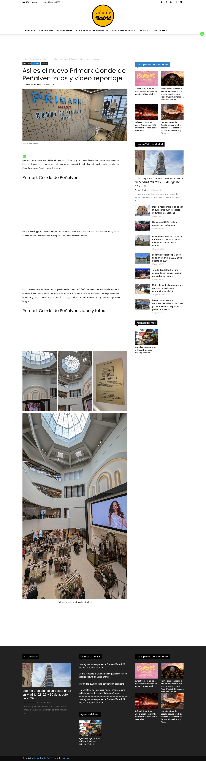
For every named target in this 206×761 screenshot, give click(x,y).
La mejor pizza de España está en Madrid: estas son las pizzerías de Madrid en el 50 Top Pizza (171, 127)
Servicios (36, 63)
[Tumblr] (176, 2)
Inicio (24, 59)
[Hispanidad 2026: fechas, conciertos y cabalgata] (142, 226)
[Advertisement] (74, 204)
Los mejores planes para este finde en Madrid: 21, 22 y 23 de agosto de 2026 (167, 258)
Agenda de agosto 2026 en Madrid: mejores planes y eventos (145, 350)
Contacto (159, 30)
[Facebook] (166, 2)
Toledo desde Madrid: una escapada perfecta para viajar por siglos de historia (167, 273)
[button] (162, 2)
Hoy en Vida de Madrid (149, 144)
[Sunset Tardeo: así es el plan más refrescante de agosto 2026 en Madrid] (146, 78)
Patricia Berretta (33, 84)
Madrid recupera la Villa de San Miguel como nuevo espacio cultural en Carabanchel (167, 210)
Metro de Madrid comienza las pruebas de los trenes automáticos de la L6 (167, 288)
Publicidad (65, 758)
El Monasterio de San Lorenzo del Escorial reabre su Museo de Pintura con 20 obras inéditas (102, 691)
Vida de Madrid (142, 190)
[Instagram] (171, 2)
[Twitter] (181, 2)
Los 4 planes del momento (92, 30)
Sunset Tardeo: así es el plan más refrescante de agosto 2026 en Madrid (146, 91)
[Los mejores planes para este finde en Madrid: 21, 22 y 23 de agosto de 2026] (142, 258)
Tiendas (44, 63)
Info (47, 758)
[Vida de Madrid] (103, 15)
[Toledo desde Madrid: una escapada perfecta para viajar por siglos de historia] (142, 273)
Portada (30, 30)
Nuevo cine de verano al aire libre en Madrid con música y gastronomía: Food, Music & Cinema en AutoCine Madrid (172, 94)
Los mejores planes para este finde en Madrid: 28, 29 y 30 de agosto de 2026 (159, 182)
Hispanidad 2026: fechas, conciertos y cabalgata (101, 684)
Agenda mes (46, 30)
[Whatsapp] (24, 156)
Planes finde (64, 30)
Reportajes (34, 59)
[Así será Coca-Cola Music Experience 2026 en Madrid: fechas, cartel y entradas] (146, 112)
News (143, 30)
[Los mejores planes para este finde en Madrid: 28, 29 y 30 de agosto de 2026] (159, 162)
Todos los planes (122, 30)
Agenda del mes (146, 323)
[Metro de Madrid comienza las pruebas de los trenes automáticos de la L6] (142, 289)
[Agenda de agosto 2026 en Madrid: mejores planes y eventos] (146, 337)
